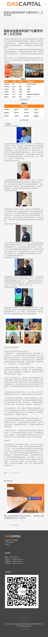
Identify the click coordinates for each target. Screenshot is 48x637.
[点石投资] (24, 4)
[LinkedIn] (27, 629)
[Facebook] (21, 629)
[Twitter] (24, 629)
